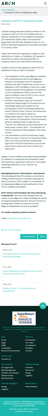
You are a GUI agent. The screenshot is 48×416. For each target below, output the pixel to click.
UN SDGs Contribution (10, 373)
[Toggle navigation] (45, 3)
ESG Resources (7, 378)
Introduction (30, 340)
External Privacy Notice (10, 351)
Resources (29, 370)
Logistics (28, 375)
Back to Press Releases (13, 230)
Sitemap (12, 409)
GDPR (3, 345)
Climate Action (7, 375)
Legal (3, 343)
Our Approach (7, 367)
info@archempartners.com (19, 218)
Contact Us (6, 359)
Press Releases (8, 10)
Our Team (29, 343)
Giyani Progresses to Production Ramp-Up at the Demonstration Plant (22, 272)
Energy (28, 373)
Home (3, 340)
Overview (29, 367)
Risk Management (8, 370)
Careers (28, 351)
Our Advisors (30, 345)
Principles (29, 348)
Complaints (6, 348)
